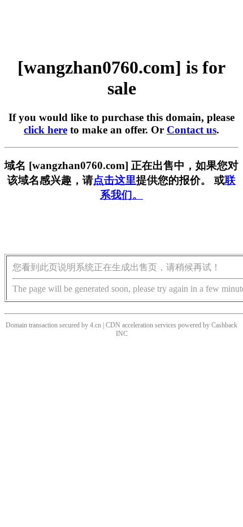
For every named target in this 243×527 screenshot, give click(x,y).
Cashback (224, 325)
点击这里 (114, 180)
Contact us (191, 130)
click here (45, 130)
